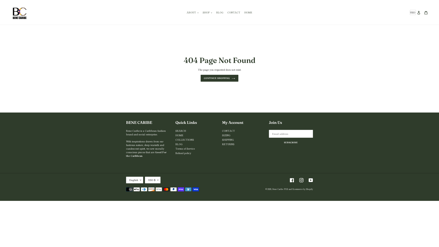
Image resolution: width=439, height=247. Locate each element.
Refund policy (183, 153)
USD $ (152, 180)
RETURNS (228, 144)
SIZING (226, 135)
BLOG (178, 144)
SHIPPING (228, 139)
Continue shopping (217, 78)
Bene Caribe (277, 189)
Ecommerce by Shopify (302, 189)
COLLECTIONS (184, 139)
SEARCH (180, 130)
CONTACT (228, 130)
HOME (179, 135)
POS (286, 189)
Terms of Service (185, 148)
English (133, 180)
